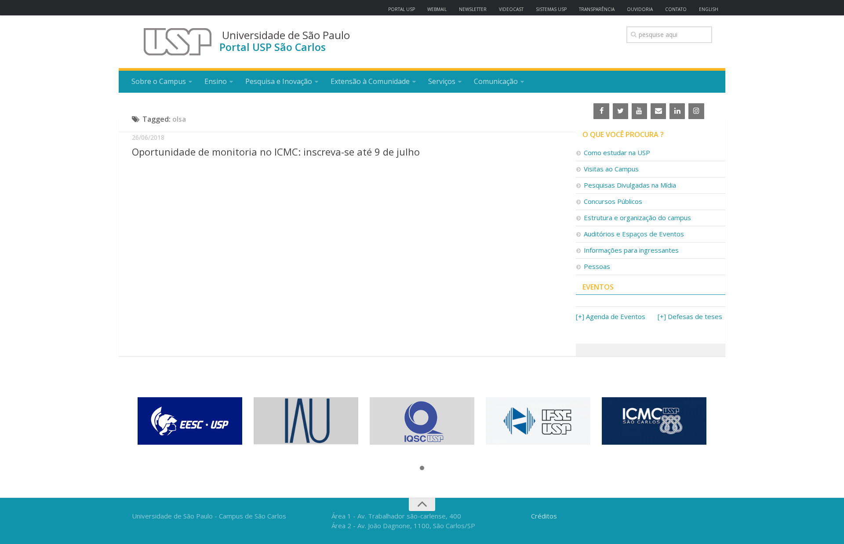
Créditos (544, 515)
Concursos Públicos (613, 201)
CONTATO (676, 9)
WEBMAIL (437, 9)
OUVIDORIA (640, 9)
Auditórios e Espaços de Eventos (634, 233)
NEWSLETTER (473, 9)
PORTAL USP (401, 9)
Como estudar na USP (617, 152)
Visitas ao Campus (611, 168)
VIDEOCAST (511, 9)
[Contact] (658, 111)
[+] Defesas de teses (690, 316)
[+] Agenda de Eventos (610, 316)
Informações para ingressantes (631, 250)
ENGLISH (708, 9)
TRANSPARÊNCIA (597, 9)
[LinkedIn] (677, 111)
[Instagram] (696, 111)
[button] (422, 468)
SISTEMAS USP (551, 9)
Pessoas (597, 266)
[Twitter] (620, 111)
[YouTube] (639, 111)
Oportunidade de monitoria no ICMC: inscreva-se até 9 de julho (276, 151)
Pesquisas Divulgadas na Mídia (630, 185)
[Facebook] (601, 111)
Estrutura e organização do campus (637, 217)
